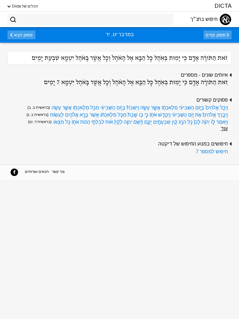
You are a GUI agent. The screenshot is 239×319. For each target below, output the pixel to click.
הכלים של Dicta (24, 6)
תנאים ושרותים (37, 171)
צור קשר (58, 171)
